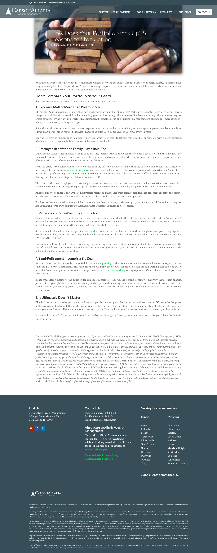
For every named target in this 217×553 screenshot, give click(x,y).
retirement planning (100, 263)
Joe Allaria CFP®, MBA (66, 45)
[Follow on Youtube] (31, 428)
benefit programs (79, 170)
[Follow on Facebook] (37, 428)
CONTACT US (204, 12)
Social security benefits (170, 221)
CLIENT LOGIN (185, 12)
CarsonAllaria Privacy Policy (102, 455)
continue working (115, 270)
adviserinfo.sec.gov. (96, 449)
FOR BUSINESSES (145, 12)
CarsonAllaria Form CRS (99, 458)
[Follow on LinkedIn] (43, 428)
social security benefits (101, 231)
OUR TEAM (103, 12)
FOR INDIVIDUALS (121, 12)
